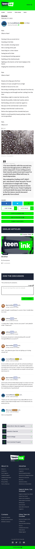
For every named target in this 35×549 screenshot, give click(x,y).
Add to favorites (17, 217)
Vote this (26, 208)
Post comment (27, 298)
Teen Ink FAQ (4, 479)
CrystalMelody (15, 23)
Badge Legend (22, 532)
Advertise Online (23, 481)
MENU (29, 5)
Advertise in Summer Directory (24, 478)
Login (30, 285)
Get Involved (22, 504)
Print (3, 128)
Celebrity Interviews (6, 477)
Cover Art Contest (5, 517)
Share (3, 200)
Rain (25, 12)
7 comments (6, 263)
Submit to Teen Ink (12, 431)
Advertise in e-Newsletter (25, 484)
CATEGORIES (17, 547)
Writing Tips (22, 502)
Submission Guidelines (24, 498)
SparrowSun (9, 305)
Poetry (9, 12)
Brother (4, 257)
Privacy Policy (4, 481)
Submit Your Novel (23, 496)
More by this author (13, 25)
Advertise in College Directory (26, 475)
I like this (10, 208)
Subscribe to (16, 426)
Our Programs (4, 473)
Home (3, 12)
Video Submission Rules (24, 500)
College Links (22, 521)
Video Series (22, 529)
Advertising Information (24, 473)
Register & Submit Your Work (26, 494)
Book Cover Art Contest (7, 519)
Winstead (9, 410)
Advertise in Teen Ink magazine (24, 470)
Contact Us (4, 471)
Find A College (11, 436)
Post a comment (16, 213)
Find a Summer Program (14, 442)
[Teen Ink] (8, 4)
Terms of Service (5, 484)
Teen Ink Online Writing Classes (24, 524)
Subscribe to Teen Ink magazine (24, 508)
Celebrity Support (5, 475)
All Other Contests (5, 521)
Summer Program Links (24, 519)
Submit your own (17, 221)
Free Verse (18, 12)
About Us (3, 469)
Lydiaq (8, 318)
